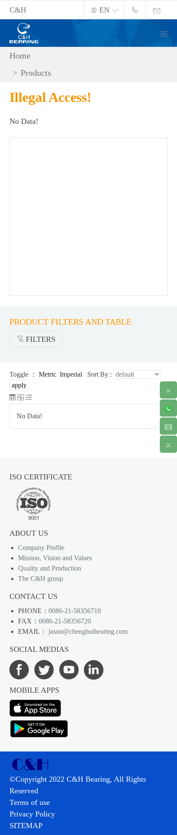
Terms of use (29, 802)
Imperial (71, 374)
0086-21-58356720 (65, 621)
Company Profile (41, 547)
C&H (17, 10)
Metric (47, 374)
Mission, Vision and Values (55, 558)
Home (20, 55)
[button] (167, 33)
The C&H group (40, 578)
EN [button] (104, 10)
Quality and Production (49, 568)
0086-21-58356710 (75, 610)
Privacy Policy (32, 814)
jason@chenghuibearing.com (87, 631)
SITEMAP (26, 825)
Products (36, 72)
